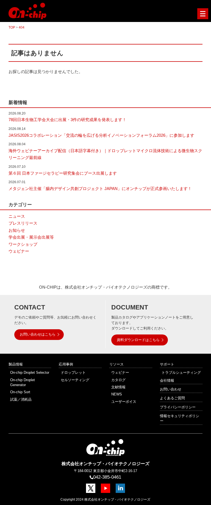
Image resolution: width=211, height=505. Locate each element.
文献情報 (118, 387)
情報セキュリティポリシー (179, 418)
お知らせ (17, 230)
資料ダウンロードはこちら (138, 340)
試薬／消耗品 (21, 399)
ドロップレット (73, 372)
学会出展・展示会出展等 (31, 237)
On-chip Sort (20, 392)
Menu (202, 13)
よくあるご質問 (172, 398)
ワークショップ (23, 244)
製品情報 (16, 364)
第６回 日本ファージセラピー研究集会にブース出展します (63, 173)
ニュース (17, 216)
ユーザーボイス (123, 402)
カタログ (118, 380)
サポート (167, 364)
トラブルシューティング (181, 372)
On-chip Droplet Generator (22, 382)
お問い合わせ (170, 389)
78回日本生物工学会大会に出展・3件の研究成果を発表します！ (67, 119)
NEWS (116, 394)
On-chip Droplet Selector (29, 372)
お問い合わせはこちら (37, 334)
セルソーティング (75, 380)
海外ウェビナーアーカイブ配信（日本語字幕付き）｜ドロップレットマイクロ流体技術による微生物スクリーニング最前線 (105, 154)
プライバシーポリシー (178, 407)
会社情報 (167, 380)
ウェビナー (19, 251)
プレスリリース (23, 223)
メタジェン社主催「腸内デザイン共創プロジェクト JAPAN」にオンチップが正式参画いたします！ (100, 188)
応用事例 (66, 364)
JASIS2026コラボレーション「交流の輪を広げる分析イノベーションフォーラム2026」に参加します (101, 135)
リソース (116, 364)
